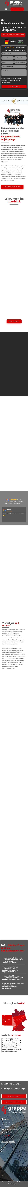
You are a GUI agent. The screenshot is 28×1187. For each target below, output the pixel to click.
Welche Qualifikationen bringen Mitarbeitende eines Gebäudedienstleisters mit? (12, 977)
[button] (6, 9)
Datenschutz (12, 1182)
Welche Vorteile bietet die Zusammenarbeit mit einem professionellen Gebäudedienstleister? (12, 960)
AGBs (17, 1182)
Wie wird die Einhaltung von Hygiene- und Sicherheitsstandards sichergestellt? (13, 986)
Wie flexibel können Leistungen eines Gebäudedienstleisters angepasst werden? (10, 969)
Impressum (5, 1182)
